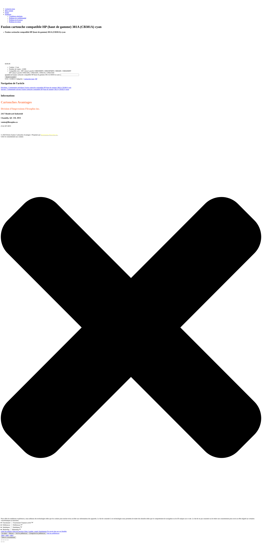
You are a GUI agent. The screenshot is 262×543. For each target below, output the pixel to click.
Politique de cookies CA (8, 129)
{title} (3, 535)
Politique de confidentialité (17, 18)
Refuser (11, 533)
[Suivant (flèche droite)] (4, 541)
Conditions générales (16, 16)
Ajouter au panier (11, 77)
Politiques (8, 14)
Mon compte (9, 11)
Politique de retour (15, 22)
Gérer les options (6, 531)
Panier (7, 12)
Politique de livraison (16, 20)
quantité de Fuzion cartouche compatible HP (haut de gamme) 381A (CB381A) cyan (32, 75)
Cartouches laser (29, 79)
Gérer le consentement (8, 537)
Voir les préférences (21, 533)
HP (36, 79)
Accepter (4, 533)
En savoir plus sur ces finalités (57, 531)
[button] (131, 328)
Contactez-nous (10, 9)
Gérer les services (18, 531)
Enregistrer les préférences (37, 533)
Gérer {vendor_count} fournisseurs (35, 531)
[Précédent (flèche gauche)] (1, 541)
